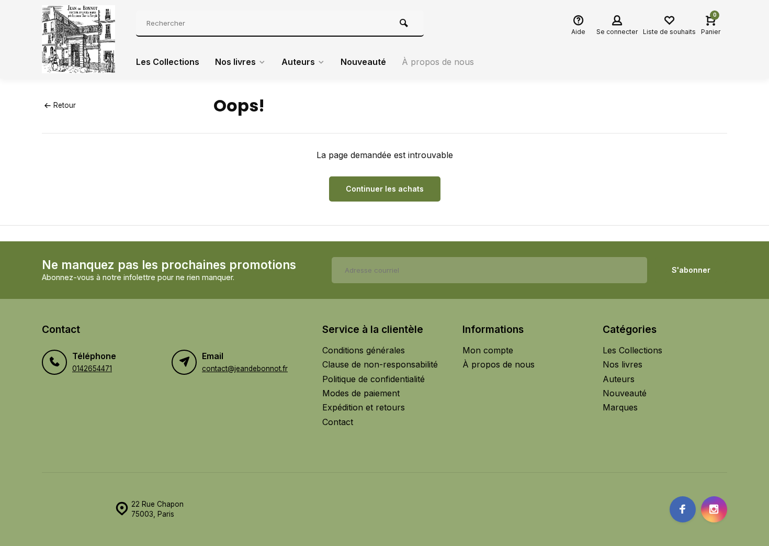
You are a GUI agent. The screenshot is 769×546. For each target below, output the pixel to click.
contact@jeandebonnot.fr (245, 368)
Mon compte (487, 350)
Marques (620, 407)
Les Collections (167, 62)
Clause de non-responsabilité (380, 364)
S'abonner (691, 269)
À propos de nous (438, 62)
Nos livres (235, 62)
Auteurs (298, 62)
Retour (64, 105)
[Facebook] (683, 509)
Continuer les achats (385, 188)
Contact (337, 422)
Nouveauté (363, 62)
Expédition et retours (363, 407)
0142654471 (92, 368)
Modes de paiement (361, 393)
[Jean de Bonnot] (81, 39)
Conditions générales (363, 350)
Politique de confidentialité (373, 379)
